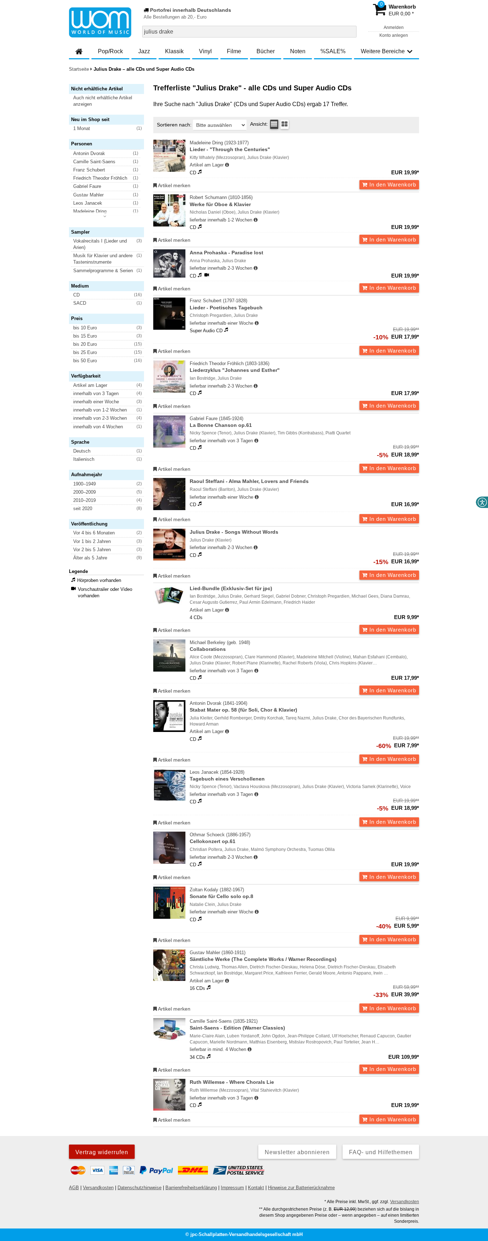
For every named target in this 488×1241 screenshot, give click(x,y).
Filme (234, 51)
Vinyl (205, 51)
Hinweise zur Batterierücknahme (301, 1187)
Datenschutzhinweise (139, 1187)
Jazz (144, 51)
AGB (74, 1187)
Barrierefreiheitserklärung (191, 1187)
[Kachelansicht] (284, 124)
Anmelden (394, 27)
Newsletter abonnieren (297, 1152)
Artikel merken (173, 185)
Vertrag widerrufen (101, 1152)
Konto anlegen (393, 35)
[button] (109, 101)
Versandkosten (98, 1187)
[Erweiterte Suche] (350, 31)
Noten (297, 51)
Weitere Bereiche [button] (383, 51)
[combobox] (249, 32)
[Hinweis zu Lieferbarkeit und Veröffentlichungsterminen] (227, 165)
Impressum (232, 1187)
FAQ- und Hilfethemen (381, 1152)
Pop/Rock (110, 51)
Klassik (174, 51)
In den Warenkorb (392, 184)
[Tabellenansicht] (274, 124)
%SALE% (332, 51)
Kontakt (256, 1187)
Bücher (266, 51)
